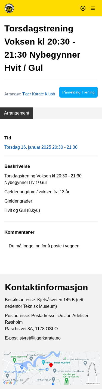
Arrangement (16, 113)
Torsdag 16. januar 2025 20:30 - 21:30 (41, 147)
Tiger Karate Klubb (38, 94)
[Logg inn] (83, 8)
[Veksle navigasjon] (93, 8)
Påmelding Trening (78, 92)
